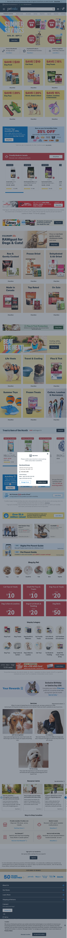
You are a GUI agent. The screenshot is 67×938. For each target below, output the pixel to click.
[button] (47, 453)
